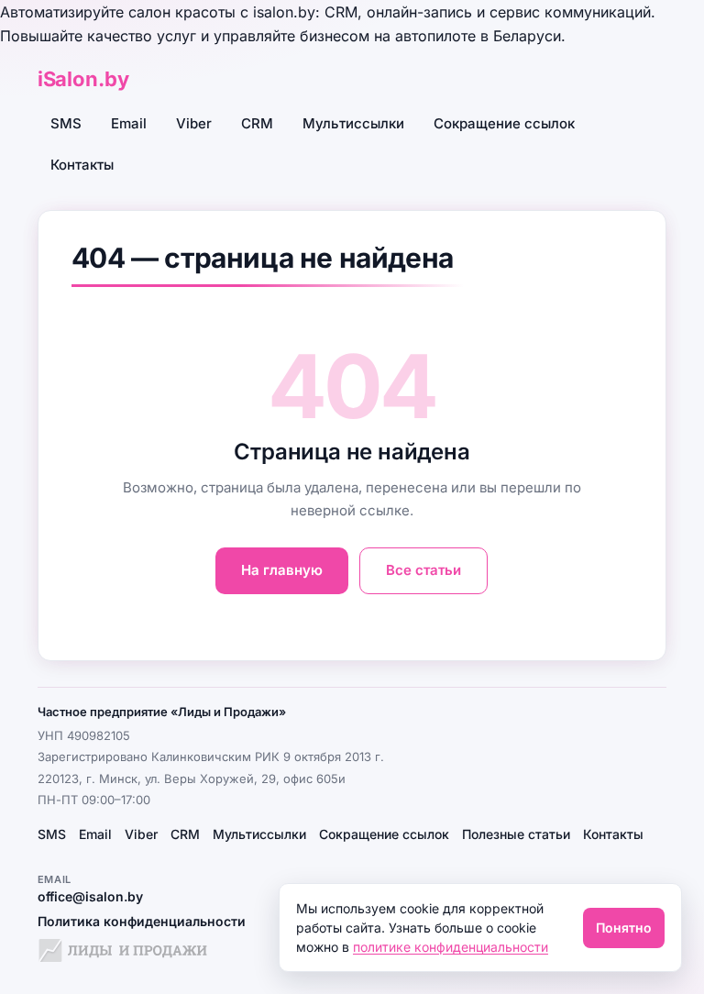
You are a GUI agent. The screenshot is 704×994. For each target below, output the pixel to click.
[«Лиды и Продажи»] (123, 952)
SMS (66, 123)
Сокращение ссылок (504, 123)
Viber (194, 123)
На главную (282, 570)
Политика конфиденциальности (142, 921)
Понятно (624, 927)
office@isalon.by (90, 896)
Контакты (82, 164)
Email (129, 123)
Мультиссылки (353, 123)
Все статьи (423, 570)
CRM (257, 123)
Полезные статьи (516, 834)
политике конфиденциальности (450, 947)
